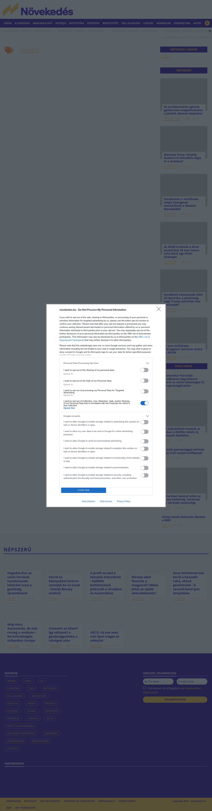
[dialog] (106, 405)
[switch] (144, 370)
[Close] (160, 310)
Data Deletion (88, 501)
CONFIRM (83, 490)
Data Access (106, 501)
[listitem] (106, 363)
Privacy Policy (123, 501)
